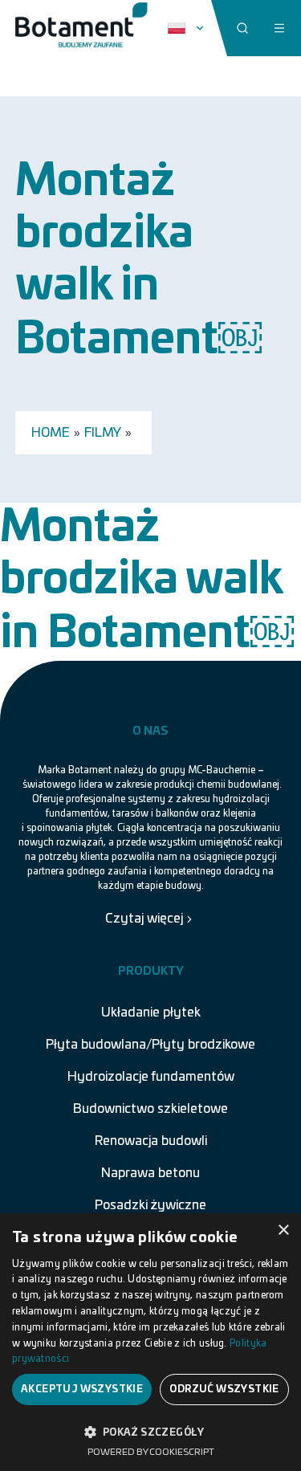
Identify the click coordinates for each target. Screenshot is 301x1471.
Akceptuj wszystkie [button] (82, 1389)
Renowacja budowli (151, 1141)
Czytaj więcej (144, 918)
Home (50, 432)
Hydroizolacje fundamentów (150, 1076)
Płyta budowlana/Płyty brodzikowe (150, 1044)
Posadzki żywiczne (150, 1205)
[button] (150, 1431)
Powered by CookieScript (150, 1452)
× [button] (283, 1230)
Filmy (102, 432)
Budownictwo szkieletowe (150, 1108)
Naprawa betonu (150, 1173)
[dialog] (150, 1342)
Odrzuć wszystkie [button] (224, 1389)
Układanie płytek (151, 1012)
